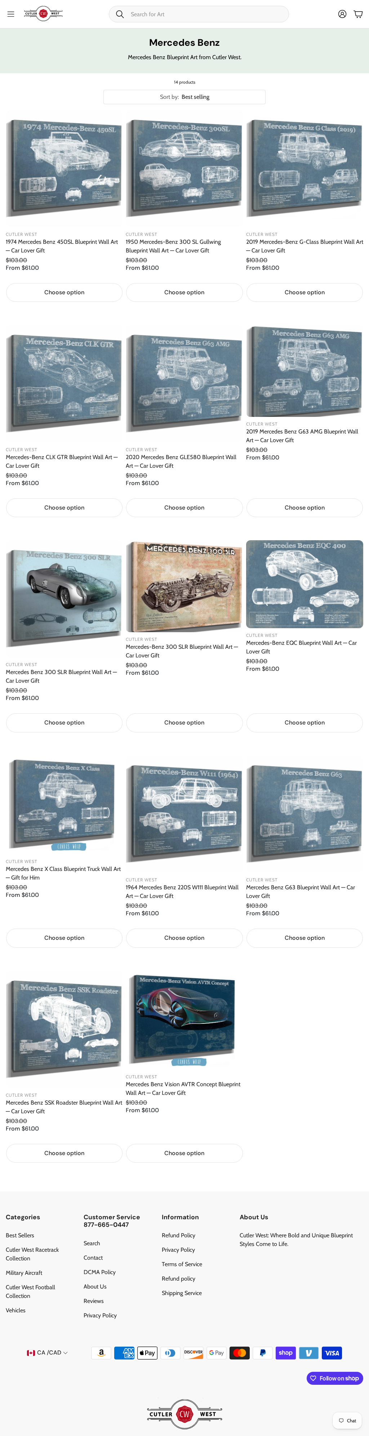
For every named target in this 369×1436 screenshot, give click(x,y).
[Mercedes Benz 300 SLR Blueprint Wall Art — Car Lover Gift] (64, 598)
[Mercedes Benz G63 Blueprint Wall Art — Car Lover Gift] (304, 814)
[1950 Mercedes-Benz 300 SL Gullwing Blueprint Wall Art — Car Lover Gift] (184, 168)
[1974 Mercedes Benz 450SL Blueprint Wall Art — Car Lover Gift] (64, 168)
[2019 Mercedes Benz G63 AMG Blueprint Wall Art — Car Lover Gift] (304, 371)
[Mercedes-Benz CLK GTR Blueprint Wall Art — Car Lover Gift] (64, 383)
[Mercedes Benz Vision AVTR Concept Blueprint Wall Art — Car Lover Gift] (184, 1020)
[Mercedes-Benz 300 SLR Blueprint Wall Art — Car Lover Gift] (184, 586)
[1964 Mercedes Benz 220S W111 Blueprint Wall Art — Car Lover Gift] (184, 814)
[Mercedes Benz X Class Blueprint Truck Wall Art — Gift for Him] (64, 805)
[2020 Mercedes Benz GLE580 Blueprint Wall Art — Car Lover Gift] (184, 383)
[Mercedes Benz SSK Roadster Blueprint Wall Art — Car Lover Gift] (64, 1029)
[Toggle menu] (11, 14)
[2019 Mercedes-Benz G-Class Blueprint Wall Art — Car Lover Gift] (304, 168)
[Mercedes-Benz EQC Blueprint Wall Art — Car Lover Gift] (304, 584)
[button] (199, 14)
